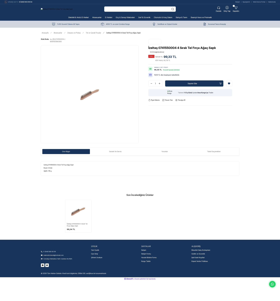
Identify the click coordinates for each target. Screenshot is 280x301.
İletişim (237, 2)
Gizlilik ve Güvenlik (198, 254)
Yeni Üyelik (95, 250)
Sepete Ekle (192, 83)
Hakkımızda (272, 2)
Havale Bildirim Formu (149, 257)
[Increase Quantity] (160, 83)
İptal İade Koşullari (198, 257)
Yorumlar (165, 151)
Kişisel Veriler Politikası (200, 261)
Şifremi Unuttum (96, 257)
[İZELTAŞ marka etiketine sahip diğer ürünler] (154, 42)
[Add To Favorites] (229, 83)
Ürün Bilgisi (66, 151)
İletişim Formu (146, 254)
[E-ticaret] (139, 279)
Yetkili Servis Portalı (259, 2)
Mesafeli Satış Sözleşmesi (201, 250)
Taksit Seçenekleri (214, 151)
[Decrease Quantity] (150, 83)
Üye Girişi (94, 254)
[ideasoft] (128, 279)
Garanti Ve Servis (115, 151)
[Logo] (57, 9)
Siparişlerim (246, 2)
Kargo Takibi (145, 261)
